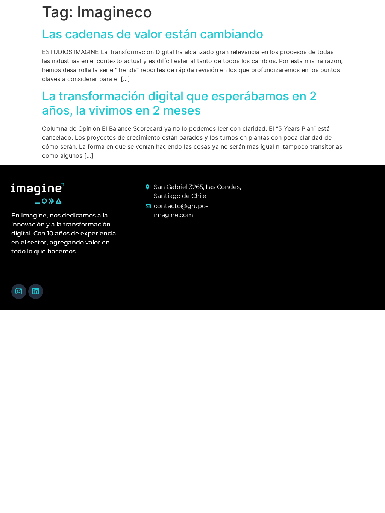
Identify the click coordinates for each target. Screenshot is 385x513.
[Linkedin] (35, 291)
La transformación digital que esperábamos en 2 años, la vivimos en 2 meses (179, 103)
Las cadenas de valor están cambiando (152, 34)
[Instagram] (18, 291)
